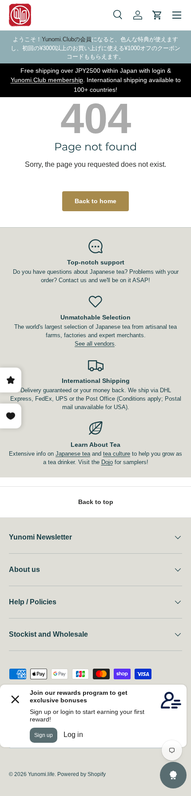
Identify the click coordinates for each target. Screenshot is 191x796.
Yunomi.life (41, 774)
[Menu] (177, 15)
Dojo (107, 462)
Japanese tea (73, 453)
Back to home (95, 201)
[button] (157, 15)
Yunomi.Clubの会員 (67, 39)
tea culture (116, 453)
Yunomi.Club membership (47, 79)
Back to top (95, 501)
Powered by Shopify (81, 774)
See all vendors (95, 343)
